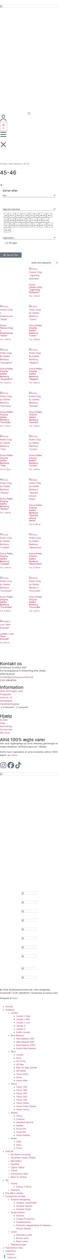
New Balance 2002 (25, 1045)
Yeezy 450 (21, 1093)
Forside (3, 164)
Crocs (19, 1148)
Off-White (21, 1070)
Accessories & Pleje (15, 1196)
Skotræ (20, 1215)
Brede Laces (22, 1238)
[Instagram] (3, 765)
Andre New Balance (26, 1048)
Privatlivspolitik (8, 707)
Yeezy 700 (21, 1099)
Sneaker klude (23, 1209)
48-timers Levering (20, 1154)
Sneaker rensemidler (26, 1202)
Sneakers (10, 1009)
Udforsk (9, 1151)
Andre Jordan (23, 1032)
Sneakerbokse (23, 1222)
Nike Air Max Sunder (26, 1067)
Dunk (18, 1058)
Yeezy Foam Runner (26, 1106)
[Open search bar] (29, 113)
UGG (18, 1141)
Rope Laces (22, 1241)
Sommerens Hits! (19, 1173)
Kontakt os (10, 1257)
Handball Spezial (24, 1122)
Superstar (21, 1132)
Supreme (15, 1189)
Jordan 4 (20, 1029)
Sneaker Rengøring (20, 1199)
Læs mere (12, 755)
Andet (14, 1138)
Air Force (20, 1061)
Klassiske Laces (24, 1235)
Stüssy (14, 1183)
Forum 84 (21, 1128)
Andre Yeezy (22, 1109)
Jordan (14, 1013)
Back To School (19, 1177)
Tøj (6, 1180)
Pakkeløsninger (18, 1244)
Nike (13, 1051)
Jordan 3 (20, 1025)
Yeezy (14, 1083)
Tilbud (14, 1170)
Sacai (19, 1077)
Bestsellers (16, 1161)
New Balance (17, 1035)
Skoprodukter (18, 1212)
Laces (14, 1231)
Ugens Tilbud (17, 1167)
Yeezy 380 (21, 1090)
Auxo (15, 998)
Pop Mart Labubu (14, 1193)
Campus (20, 1119)
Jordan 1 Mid (22, 1019)
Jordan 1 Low (23, 1022)
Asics (19, 1144)
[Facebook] (10, 765)
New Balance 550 (25, 1038)
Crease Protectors (25, 1218)
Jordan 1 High (23, 1016)
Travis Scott (22, 1074)
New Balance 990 (25, 1041)
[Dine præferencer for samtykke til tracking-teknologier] (4, 1256)
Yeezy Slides (22, 1103)
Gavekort (10, 1254)
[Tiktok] (18, 765)
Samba (19, 1125)
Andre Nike (22, 1080)
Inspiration (10, 1251)
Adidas (14, 1112)
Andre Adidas (23, 1135)
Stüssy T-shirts (23, 1186)
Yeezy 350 (21, 1087)
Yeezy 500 (21, 1096)
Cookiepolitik (23, 707)
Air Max (20, 1064)
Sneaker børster (24, 1206)
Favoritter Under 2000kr (23, 1157)
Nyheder (15, 1164)
